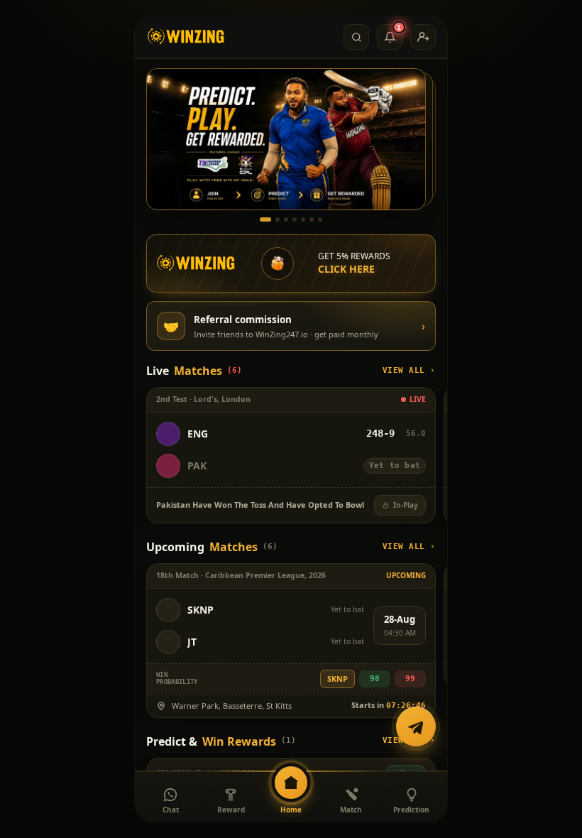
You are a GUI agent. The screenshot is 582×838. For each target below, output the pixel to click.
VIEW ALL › (409, 370)
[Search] (356, 37)
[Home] (186, 37)
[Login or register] (423, 37)
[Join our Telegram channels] (416, 728)
